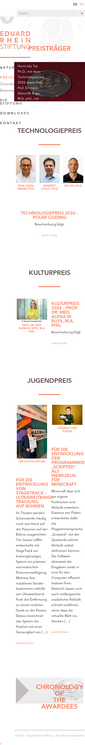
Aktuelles (13, 68)
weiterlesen (25, 643)
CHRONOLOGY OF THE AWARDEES (59, 697)
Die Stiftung (11, 102)
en (82, 4)
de (75, 4)
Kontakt (11, 123)
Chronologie (9, 84)
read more (49, 235)
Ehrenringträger (12, 90)
